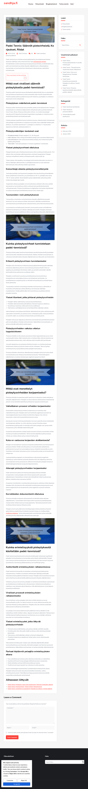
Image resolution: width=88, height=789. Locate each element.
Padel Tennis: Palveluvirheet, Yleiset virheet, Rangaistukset (25, 686)
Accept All (17, 784)
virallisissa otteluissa (12, 513)
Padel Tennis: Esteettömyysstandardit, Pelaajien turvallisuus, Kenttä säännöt (30, 688)
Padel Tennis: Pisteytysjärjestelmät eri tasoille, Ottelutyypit (72, 62)
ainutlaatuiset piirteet (39, 61)
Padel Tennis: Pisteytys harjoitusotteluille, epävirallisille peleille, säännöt (72, 90)
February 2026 (67, 131)
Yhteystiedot (39, 4)
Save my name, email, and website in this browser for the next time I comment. (30, 732)
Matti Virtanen (23, 53)
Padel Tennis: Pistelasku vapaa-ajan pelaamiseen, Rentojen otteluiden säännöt (30, 684)
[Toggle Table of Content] (24, 77)
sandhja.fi (11, 3)
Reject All (24, 780)
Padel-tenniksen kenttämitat (71, 107)
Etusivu (30, 4)
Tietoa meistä (63, 4)
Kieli (71, 4)
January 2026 (67, 134)
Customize (10, 780)
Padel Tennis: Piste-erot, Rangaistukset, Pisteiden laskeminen (70, 74)
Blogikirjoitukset (51, 4)
